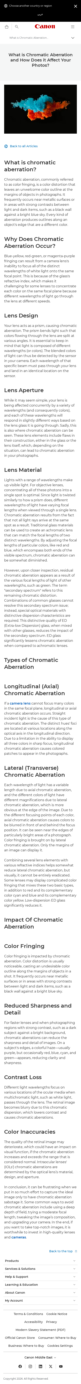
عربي (40, 14)
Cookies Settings (60, 1346)
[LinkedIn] (40, 1366)
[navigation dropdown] (72, 26)
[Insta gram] (30, 1366)
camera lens (20, 703)
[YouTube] (61, 1366)
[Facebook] (20, 1366)
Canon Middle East (39, 1357)
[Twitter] (50, 1366)
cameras (18, 1237)
